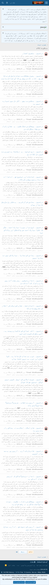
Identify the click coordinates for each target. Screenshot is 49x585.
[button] (46, 3)
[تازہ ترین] (7, 3)
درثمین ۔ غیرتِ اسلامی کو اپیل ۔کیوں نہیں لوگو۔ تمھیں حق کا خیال (24, 380)
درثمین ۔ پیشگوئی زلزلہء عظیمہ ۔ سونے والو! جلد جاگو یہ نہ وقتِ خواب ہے (24, 502)
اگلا (23, 552)
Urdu (32, 562)
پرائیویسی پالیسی (28, 565)
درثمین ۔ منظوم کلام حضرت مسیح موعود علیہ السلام (25, 71)
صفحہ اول (11, 565)
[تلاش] (2, 3)
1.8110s (17, 572)
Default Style (41, 562)
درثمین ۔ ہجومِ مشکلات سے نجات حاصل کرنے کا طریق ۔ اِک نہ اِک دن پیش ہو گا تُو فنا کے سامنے (22, 77)
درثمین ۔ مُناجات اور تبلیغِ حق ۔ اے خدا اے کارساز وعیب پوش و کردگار (23, 178)
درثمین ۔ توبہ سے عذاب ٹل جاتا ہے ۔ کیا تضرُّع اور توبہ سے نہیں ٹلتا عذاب (24, 357)
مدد (18, 565)
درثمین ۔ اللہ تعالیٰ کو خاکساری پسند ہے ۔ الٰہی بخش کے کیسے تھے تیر (23, 332)
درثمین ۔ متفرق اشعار (32, 53)
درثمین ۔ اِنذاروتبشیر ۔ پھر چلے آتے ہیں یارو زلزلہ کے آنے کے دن (24, 282)
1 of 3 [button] (30, 552)
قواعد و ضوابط (42, 565)
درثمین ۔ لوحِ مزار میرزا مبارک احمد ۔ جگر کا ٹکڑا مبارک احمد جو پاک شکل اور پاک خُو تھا (23, 230)
